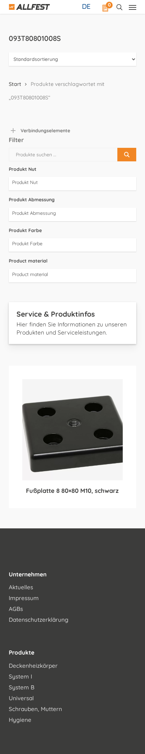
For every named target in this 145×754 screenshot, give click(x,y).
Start (15, 84)
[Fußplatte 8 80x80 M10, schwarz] (72, 429)
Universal (21, 698)
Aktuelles (21, 587)
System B (21, 687)
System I (20, 676)
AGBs (16, 608)
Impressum (24, 597)
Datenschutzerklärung (38, 619)
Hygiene (20, 719)
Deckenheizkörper (33, 665)
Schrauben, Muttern (35, 708)
